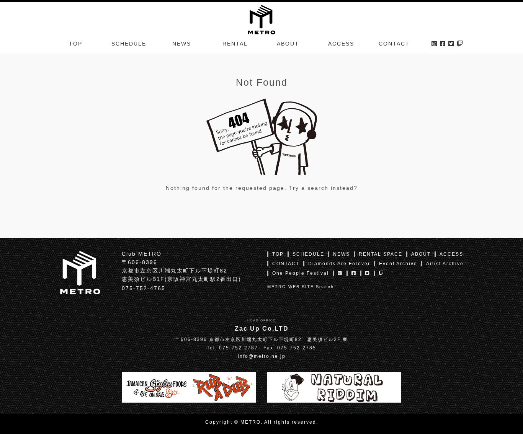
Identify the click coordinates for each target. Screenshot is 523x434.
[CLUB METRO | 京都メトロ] (261, 18)
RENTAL (235, 44)
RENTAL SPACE (380, 254)
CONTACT (394, 44)
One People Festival (300, 273)
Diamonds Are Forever (339, 263)
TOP (75, 44)
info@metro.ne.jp (262, 356)
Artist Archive (445, 263)
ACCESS (341, 44)
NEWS (181, 44)
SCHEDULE (128, 44)
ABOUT (288, 44)
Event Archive (398, 263)
